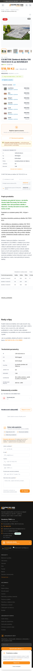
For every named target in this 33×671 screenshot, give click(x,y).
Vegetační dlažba (15, 9)
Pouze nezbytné (16, 666)
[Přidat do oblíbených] (30, 14)
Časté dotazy (4, 618)
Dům (2, 566)
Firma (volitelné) (7, 465)
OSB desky (4, 560)
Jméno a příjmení (7, 446)
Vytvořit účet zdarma (16, 648)
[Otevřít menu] (2, 5)
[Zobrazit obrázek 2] (9, 51)
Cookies (3, 629)
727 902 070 (7, 526)
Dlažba (7, 9)
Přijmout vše (16, 662)
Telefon (5, 458)
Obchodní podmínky (6, 624)
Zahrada (3, 563)
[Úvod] (16, 5)
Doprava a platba (5, 599)
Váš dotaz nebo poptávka (9, 477)
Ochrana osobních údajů (7, 627)
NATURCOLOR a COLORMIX (13, 340)
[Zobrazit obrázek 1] (3, 51)
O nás (2, 585)
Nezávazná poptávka (17, 138)
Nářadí (3, 571)
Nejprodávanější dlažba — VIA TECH (12, 76)
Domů (2, 9)
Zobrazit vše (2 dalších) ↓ (16, 169)
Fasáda (3, 569)
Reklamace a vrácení (6, 605)
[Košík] (30, 5)
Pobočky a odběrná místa (8, 602)
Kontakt (3, 610)
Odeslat (26, 491)
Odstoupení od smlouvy (7, 607)
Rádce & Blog (4, 588)
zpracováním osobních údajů (10, 491)
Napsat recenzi (26, 409)
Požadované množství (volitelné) (11, 471)
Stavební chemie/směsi (7, 574)
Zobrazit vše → (5, 577)
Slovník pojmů (5, 591)
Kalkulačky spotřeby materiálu (9, 596)
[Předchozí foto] (3, 32)
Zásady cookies (18, 659)
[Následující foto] (29, 32)
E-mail (5, 452)
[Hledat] (26, 5)
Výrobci (3, 594)
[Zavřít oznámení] (31, 1)
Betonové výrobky (6, 558)
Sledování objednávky (7, 621)
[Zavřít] (30, 652)
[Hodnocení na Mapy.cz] (21, 548)
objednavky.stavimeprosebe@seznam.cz (14, 528)
